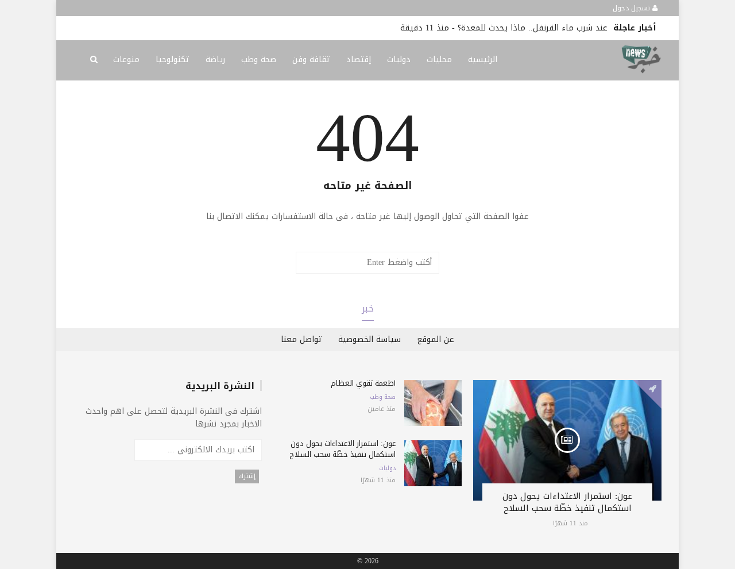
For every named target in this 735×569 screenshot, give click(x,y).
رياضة (215, 59)
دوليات (399, 59)
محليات (439, 59)
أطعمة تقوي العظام (363, 383)
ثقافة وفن (311, 59)
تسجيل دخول (632, 8)
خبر (368, 308)
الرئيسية (482, 59)
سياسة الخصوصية (369, 339)
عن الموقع (435, 339)
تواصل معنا (301, 339)
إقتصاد (358, 59)
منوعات (126, 59)
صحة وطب (258, 59)
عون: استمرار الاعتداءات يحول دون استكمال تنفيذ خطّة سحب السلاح (567, 502)
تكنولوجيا (172, 59)
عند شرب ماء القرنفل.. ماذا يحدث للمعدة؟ (533, 28)
